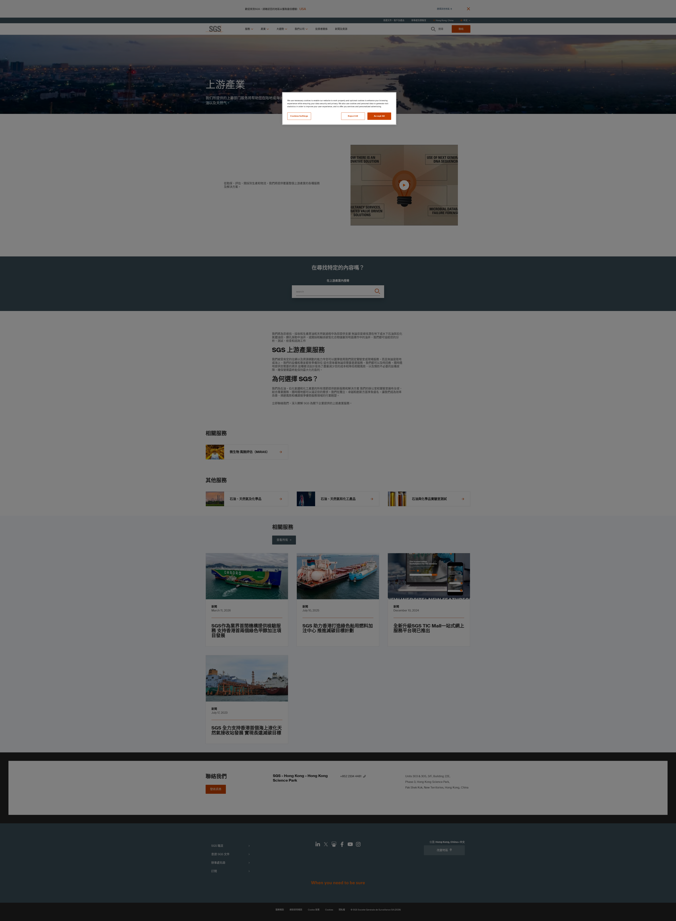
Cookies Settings (299, 116)
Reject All (353, 116)
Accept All (379, 116)
